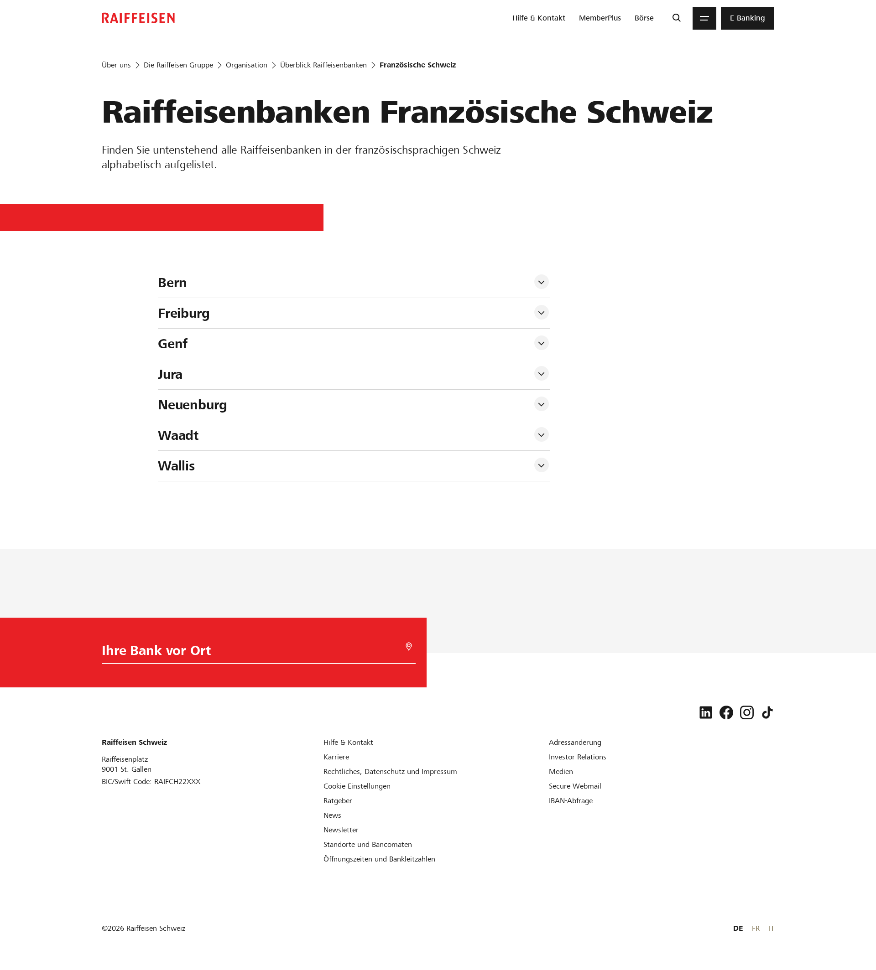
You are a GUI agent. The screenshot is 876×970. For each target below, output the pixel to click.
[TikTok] (767, 712)
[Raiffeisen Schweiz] (138, 18)
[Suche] (676, 18)
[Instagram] (747, 712)
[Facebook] (726, 712)
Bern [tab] (172, 282)
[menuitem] (539, 18)
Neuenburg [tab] (192, 405)
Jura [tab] (170, 374)
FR (756, 928)
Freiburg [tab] (184, 313)
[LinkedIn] (706, 712)
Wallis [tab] (176, 466)
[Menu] (704, 18)
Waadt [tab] (178, 435)
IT (771, 928)
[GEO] (409, 646)
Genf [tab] (173, 343)
